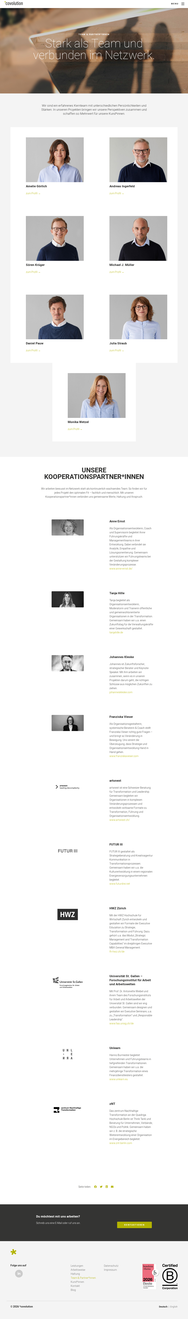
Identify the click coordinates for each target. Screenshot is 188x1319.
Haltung (75, 1274)
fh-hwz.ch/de (116, 952)
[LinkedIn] (107, 1187)
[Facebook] (95, 1187)
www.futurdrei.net (119, 884)
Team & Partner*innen (83, 1278)
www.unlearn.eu (118, 1079)
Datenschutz (111, 1266)
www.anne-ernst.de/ (121, 569)
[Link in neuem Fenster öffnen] (68, 527)
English (174, 1306)
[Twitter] (101, 1187)
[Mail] (112, 1187)
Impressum (110, 1270)
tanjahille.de (116, 632)
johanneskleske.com (120, 692)
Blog (73, 1290)
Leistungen (77, 1266)
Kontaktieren (134, 1224)
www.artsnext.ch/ (119, 820)
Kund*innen (77, 1282)
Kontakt (75, 1286)
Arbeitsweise (78, 1270)
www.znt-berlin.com (120, 1143)
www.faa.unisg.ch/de (121, 1023)
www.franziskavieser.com (123, 756)
